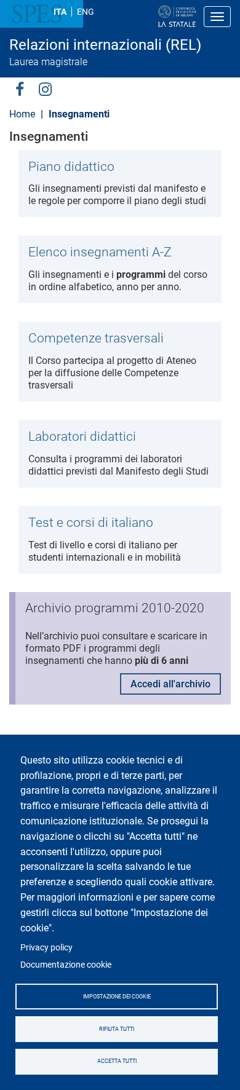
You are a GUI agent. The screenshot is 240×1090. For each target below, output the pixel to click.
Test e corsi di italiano (90, 522)
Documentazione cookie (65, 965)
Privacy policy (46, 947)
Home (22, 114)
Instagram (45, 88)
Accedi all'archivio (170, 684)
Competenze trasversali (96, 338)
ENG (85, 12)
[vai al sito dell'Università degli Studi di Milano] (137, 16)
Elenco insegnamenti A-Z (100, 252)
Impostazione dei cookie (117, 996)
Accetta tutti (117, 1061)
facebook (19, 88)
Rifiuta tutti (116, 1029)
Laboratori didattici (82, 436)
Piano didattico (71, 166)
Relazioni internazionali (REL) (105, 45)
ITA (60, 12)
